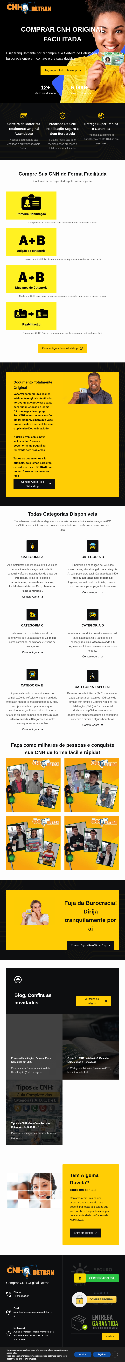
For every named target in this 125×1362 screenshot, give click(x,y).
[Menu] (117, 8)
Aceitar (83, 1354)
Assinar (110, 1336)
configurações (29, 1358)
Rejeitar (102, 1354)
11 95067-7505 (21, 1296)
